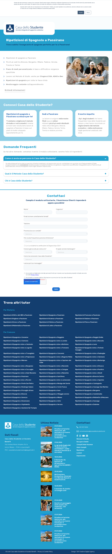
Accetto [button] (81, 12)
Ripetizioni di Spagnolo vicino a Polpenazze (19, 357)
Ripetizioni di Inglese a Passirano (15, 318)
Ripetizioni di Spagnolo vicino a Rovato (17, 380)
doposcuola (81, 456)
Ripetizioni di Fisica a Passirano (86, 322)
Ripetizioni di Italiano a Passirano (87, 318)
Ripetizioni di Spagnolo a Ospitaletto (17, 404)
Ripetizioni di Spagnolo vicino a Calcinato (18, 344)
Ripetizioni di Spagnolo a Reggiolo (51, 337)
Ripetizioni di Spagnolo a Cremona (16, 341)
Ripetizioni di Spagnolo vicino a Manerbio (54, 373)
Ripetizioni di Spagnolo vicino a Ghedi (88, 373)
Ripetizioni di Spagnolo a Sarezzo (15, 397)
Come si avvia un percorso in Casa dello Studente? (30, 158)
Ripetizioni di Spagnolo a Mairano (15, 360)
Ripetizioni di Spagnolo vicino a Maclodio (54, 366)
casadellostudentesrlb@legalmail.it (22, 450)
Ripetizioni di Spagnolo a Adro (50, 401)
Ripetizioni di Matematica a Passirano (17, 325)
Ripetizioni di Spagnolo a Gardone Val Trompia (20, 408)
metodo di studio (83, 439)
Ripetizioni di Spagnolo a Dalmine (87, 404)
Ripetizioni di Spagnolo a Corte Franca (53, 387)
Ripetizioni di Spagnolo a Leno (86, 344)
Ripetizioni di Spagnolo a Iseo (49, 390)
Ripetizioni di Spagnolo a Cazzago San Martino (91, 387)
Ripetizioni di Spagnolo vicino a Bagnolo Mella (55, 357)
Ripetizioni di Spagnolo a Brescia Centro (89, 376)
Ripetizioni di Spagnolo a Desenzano (17, 401)
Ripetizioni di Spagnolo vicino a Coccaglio (18, 369)
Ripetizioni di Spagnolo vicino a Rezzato (89, 341)
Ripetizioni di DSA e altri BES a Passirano (18, 315)
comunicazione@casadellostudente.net (92, 431)
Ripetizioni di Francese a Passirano (87, 315)
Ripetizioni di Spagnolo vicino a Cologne (53, 369)
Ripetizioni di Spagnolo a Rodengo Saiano (18, 387)
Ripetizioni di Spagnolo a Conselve (16, 337)
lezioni (79, 453)
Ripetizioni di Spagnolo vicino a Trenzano (54, 348)
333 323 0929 (83, 427)
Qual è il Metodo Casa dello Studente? (24, 173)
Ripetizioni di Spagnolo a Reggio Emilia (89, 337)
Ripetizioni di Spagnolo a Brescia (15, 394)
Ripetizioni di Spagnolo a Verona (50, 404)
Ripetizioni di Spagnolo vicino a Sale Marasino (20, 373)
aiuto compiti (81, 447)
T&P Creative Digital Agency (85, 551)
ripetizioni (80, 450)
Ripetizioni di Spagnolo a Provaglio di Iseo (18, 390)
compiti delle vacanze (85, 444)
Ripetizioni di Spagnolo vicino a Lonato (53, 341)
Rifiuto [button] (88, 12)
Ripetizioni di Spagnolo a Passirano (51, 315)
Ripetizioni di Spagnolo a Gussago (87, 401)
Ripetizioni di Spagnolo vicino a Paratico (89, 369)
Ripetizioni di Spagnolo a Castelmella (88, 394)
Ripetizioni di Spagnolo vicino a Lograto (18, 348)
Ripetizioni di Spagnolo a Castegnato (88, 383)
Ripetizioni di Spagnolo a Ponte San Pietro (19, 383)
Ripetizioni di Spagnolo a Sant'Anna (51, 376)
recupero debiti (82, 442)
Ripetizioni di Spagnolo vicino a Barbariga (90, 360)
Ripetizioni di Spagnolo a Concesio (51, 353)
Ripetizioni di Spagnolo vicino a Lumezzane (54, 380)
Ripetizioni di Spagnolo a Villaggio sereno (54, 394)
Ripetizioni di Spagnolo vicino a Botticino (54, 344)
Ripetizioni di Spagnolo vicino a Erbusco (89, 366)
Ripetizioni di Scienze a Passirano (51, 318)
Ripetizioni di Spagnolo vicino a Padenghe (90, 353)
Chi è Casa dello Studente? (18, 180)
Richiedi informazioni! (15, 90)
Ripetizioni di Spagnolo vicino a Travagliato (19, 353)
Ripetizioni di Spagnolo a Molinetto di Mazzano (91, 397)
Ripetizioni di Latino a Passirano (50, 325)
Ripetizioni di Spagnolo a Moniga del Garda (54, 383)
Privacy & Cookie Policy (45, 551)
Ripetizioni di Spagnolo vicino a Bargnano (18, 366)
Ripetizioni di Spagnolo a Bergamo (87, 390)
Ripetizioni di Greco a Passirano (15, 322)
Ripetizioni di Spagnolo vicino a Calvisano (90, 357)
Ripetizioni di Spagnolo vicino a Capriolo (89, 380)
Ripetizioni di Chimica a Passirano (51, 322)
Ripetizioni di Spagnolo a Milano (50, 397)
